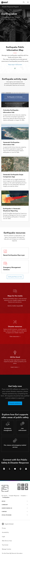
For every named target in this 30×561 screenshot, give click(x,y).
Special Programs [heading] (6, 515)
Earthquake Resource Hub (15, 277)
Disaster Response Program (10, 6)
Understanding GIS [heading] (7, 508)
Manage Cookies (6, 549)
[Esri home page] (4, 2)
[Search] (23, 2)
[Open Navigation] (28, 2)
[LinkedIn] (26, 485)
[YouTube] (26, 488)
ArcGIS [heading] (3, 501)
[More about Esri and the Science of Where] (5, 489)
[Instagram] (22, 488)
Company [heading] (4, 511)
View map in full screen (15, 64)
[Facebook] (19, 485)
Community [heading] (5, 504)
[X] (22, 485)
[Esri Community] (19, 488)
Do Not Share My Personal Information (12, 553)
